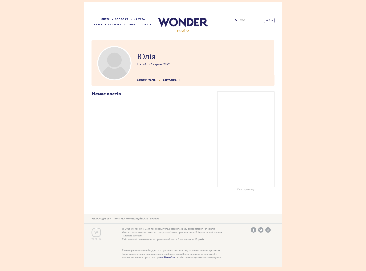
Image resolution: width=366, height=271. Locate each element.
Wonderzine (96, 232)
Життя (105, 19)
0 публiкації (171, 80)
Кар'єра (139, 19)
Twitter (260, 230)
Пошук (242, 19)
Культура (114, 24)
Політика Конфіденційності (131, 218)
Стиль (131, 24)
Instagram (268, 230)
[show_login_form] (269, 20)
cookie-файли (167, 257)
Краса (98, 24)
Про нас (154, 218)
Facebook (253, 230)
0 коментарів (146, 80)
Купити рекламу (245, 189)
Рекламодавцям (101, 218)
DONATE (146, 24)
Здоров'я (121, 19)
